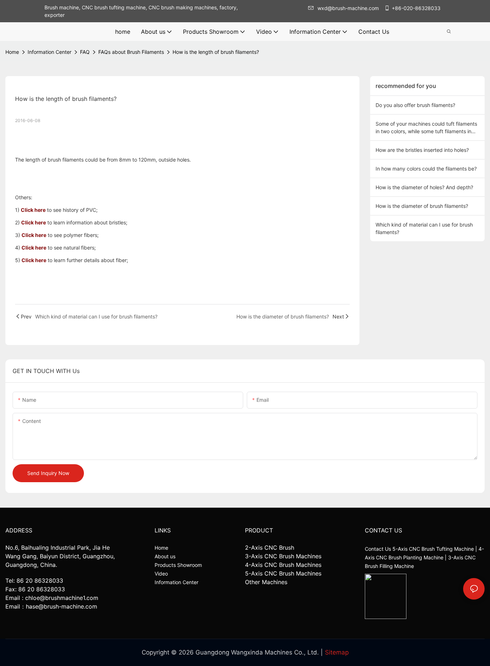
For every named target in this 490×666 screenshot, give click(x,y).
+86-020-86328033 (416, 8)
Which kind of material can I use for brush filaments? (424, 228)
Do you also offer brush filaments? (415, 105)
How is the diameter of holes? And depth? (424, 187)
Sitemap (337, 652)
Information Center (49, 52)
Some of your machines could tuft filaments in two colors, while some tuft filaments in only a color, (426, 128)
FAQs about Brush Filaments (131, 52)
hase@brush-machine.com (61, 606)
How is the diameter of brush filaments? (422, 206)
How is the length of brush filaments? (216, 52)
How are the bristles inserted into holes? (422, 150)
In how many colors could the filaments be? (426, 169)
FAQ (85, 52)
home (12, 52)
